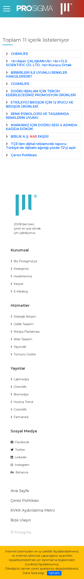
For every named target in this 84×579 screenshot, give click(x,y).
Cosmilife (20, 409)
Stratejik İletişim (25, 316)
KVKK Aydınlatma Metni (33, 510)
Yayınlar (18, 368)
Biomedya (21, 394)
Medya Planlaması (27, 332)
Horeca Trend (23, 402)
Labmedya (21, 379)
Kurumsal (20, 250)
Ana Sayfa (20, 491)
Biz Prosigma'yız (25, 261)
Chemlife (20, 387)
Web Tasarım (23, 339)
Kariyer (18, 284)
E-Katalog (21, 291)
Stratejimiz (21, 269)
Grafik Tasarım (23, 324)
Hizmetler (20, 305)
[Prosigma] (42, 8)
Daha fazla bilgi (33, 573)
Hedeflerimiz (23, 276)
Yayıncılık (20, 347)
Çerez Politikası (25, 500)
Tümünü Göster (25, 354)
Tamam (54, 573)
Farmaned (21, 417)
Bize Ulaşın (21, 520)
